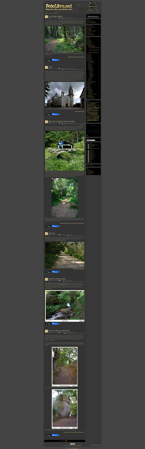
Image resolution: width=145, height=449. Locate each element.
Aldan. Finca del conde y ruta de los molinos (61, 121)
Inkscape (97, 110)
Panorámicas (89, 115)
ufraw (98, 120)
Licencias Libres (90, 82)
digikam (98, 105)
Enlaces (90, 90)
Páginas (63, 332)
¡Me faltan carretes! (91, 34)
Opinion (89, 84)
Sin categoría (73, 332)
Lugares (79, 18)
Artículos (46, 13)
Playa (89, 85)
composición (97, 102)
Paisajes (90, 66)
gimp (88, 110)
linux (97, 111)
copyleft (91, 103)
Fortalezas (67, 123)
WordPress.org (90, 173)
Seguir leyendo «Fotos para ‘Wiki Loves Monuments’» (73, 432)
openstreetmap (93, 113)
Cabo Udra (51, 233)
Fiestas (91, 73)
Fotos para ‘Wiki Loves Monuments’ (59, 330)
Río (83, 18)
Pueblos (90, 67)
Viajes (90, 80)
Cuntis (50, 67)
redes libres (91, 117)
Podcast (89, 86)
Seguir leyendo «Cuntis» (79, 111)
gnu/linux (92, 110)
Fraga (74, 18)
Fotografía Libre (71, 18)
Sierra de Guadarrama (93, 119)
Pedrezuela (94, 115)
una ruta (82, 284)
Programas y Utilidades (68, 332)
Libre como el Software (91, 81)
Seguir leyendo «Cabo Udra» (78, 268)
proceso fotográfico (94, 116)
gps (95, 110)
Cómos (89, 44)
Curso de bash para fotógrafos (94, 47)
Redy (54, 68)
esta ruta (60, 24)
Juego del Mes (91, 62)
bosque (67, 18)
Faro (91, 106)
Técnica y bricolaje (92, 46)
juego (88, 111)
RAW (88, 117)
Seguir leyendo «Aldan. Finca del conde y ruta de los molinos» (72, 223)
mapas (92, 112)
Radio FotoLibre (90, 33)
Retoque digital (91, 45)
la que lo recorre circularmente (60, 240)
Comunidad (55, 13)
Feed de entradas (90, 171)
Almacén (50, 13)
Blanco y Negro (89, 102)
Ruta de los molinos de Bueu (57, 279)
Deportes (89, 56)
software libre (91, 120)
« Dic (87, 135)
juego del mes (91, 111)
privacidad (89, 116)
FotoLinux (89, 28)
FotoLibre (89, 108)
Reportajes (73, 68)
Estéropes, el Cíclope (91, 27)
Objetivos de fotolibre (91, 21)
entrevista (89, 106)
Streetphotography (91, 96)
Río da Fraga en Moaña (55, 16)
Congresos (89, 55)
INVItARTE (89, 29)
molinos (79, 281)
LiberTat (89, 32)
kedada (94, 111)
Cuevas (91, 71)
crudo (94, 103)
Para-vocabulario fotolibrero (92, 22)
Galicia (76, 18)
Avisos (89, 39)
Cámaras (89, 40)
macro (90, 63)
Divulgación (90, 57)
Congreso (88, 103)
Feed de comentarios (91, 172)
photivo (98, 115)
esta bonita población (62, 284)
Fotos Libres (67, 68)
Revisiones (89, 89)
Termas (83, 69)
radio (98, 116)
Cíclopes (64, 68)
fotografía (89, 107)
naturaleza (81, 18)
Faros (91, 72)
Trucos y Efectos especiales (93, 52)
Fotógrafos (90, 91)
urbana (88, 121)
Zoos (91, 77)
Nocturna (90, 65)
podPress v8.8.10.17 (76, 448)
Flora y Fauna (91, 61)
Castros (61, 68)
